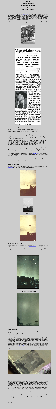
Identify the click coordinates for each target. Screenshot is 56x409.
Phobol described (32, 246)
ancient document (22, 345)
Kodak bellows (10, 167)
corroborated (17, 148)
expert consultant (36, 153)
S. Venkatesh (25, 14)
